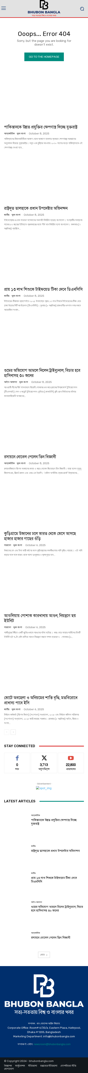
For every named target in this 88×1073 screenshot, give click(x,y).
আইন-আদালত (10, 382)
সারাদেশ (7, 545)
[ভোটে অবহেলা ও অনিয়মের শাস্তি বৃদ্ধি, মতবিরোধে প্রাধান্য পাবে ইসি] (44, 668)
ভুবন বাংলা (21, 133)
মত (17, 755)
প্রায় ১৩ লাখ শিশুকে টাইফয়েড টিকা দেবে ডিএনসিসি (43, 289)
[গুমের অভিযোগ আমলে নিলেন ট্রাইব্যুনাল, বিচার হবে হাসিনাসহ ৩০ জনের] (44, 341)
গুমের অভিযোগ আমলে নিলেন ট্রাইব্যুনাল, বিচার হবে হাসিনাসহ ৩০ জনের (42, 373)
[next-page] (13, 732)
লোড (42, 954)
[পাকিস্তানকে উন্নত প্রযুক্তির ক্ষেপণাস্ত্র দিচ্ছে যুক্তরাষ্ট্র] (44, 97)
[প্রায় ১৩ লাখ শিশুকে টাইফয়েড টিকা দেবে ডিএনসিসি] (44, 260)
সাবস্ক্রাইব (71, 755)
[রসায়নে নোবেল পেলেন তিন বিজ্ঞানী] (44, 427)
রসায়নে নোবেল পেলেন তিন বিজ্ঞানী (30, 457)
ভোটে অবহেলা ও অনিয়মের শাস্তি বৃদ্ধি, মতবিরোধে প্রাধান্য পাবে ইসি (41, 700)
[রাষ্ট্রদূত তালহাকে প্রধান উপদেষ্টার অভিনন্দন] (44, 179)
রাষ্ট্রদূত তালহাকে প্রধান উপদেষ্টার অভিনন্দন (36, 208)
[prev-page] (6, 732)
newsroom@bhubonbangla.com (52, 1044)
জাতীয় (6, 214)
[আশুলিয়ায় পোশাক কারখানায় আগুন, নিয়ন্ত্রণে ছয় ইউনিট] (44, 586)
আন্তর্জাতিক (9, 133)
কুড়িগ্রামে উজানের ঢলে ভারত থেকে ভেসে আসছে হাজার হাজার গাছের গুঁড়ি (40, 536)
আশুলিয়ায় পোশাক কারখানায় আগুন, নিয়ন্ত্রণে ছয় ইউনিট (40, 618)
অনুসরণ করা (44, 755)
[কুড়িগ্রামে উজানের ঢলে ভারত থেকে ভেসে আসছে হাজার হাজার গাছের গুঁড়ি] (44, 504)
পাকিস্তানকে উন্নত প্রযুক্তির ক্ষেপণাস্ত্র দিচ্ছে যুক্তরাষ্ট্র (40, 127)
